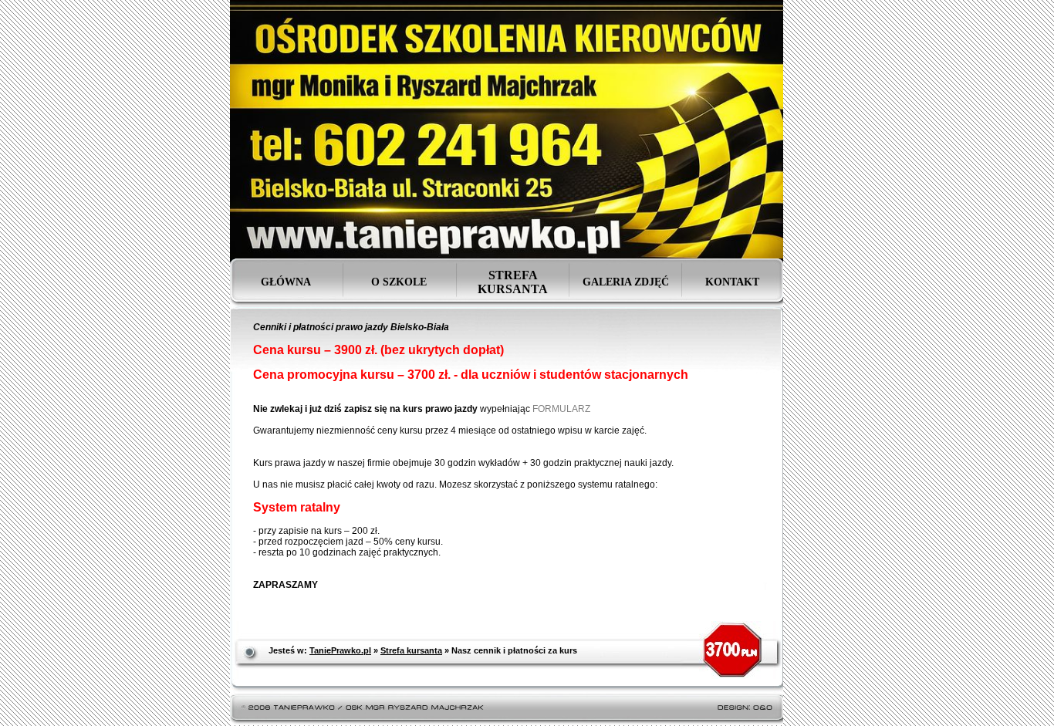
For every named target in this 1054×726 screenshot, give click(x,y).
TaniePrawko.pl (340, 650)
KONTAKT (732, 282)
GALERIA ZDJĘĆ (626, 282)
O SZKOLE (399, 282)
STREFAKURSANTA (513, 281)
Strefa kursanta (411, 650)
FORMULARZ (561, 409)
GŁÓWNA (286, 282)
